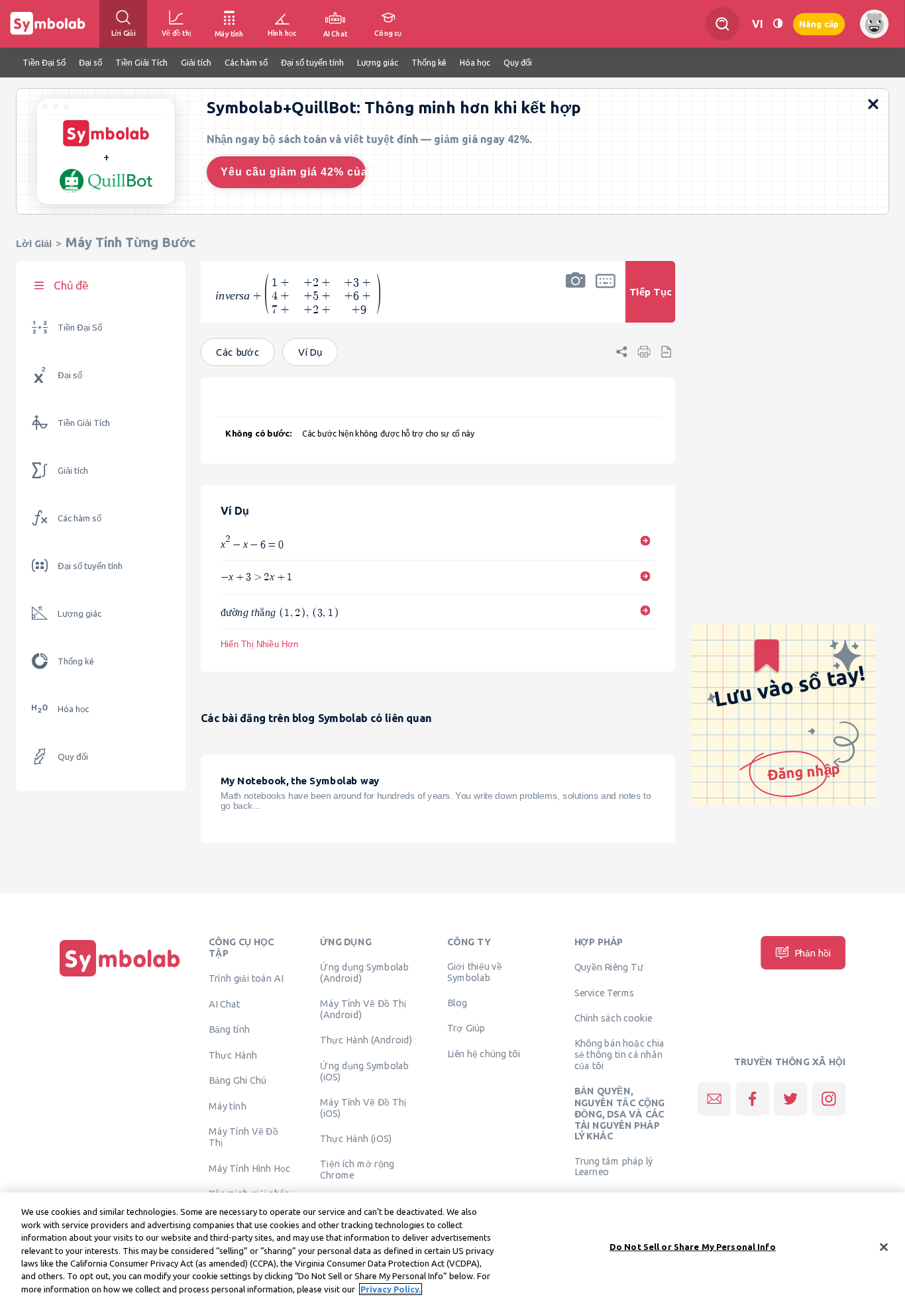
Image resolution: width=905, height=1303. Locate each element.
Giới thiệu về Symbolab (474, 972)
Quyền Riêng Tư (608, 966)
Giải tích (73, 471)
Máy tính (227, 1105)
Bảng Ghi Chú (237, 1079)
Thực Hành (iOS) (356, 1138)
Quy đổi (73, 757)
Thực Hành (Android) (366, 1039)
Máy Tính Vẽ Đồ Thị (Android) (363, 1008)
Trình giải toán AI (246, 978)
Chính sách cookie (613, 1017)
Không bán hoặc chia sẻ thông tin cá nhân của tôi (619, 1053)
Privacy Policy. (390, 1289)
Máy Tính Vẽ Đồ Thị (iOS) (363, 1107)
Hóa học (73, 709)
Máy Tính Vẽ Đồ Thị (243, 1136)
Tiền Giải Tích (84, 423)
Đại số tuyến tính (90, 566)
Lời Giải (34, 243)
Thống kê (76, 661)
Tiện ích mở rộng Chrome (357, 1169)
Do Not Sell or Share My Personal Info (693, 1246)
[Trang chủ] (120, 976)
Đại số (70, 375)
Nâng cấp (819, 23)
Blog (457, 1002)
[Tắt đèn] (777, 23)
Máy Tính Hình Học (249, 1168)
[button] (576, 300)
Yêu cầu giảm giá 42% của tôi (293, 172)
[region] (452, 1247)
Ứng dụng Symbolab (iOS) (364, 1071)
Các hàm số (79, 518)
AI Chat (224, 1003)
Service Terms (604, 992)
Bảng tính (229, 1028)
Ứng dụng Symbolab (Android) (364, 972)
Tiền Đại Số (80, 328)
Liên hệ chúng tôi (484, 1053)
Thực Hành (233, 1054)
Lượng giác (79, 614)
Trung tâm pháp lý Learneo (613, 1165)
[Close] (883, 1246)
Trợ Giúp (466, 1027)
